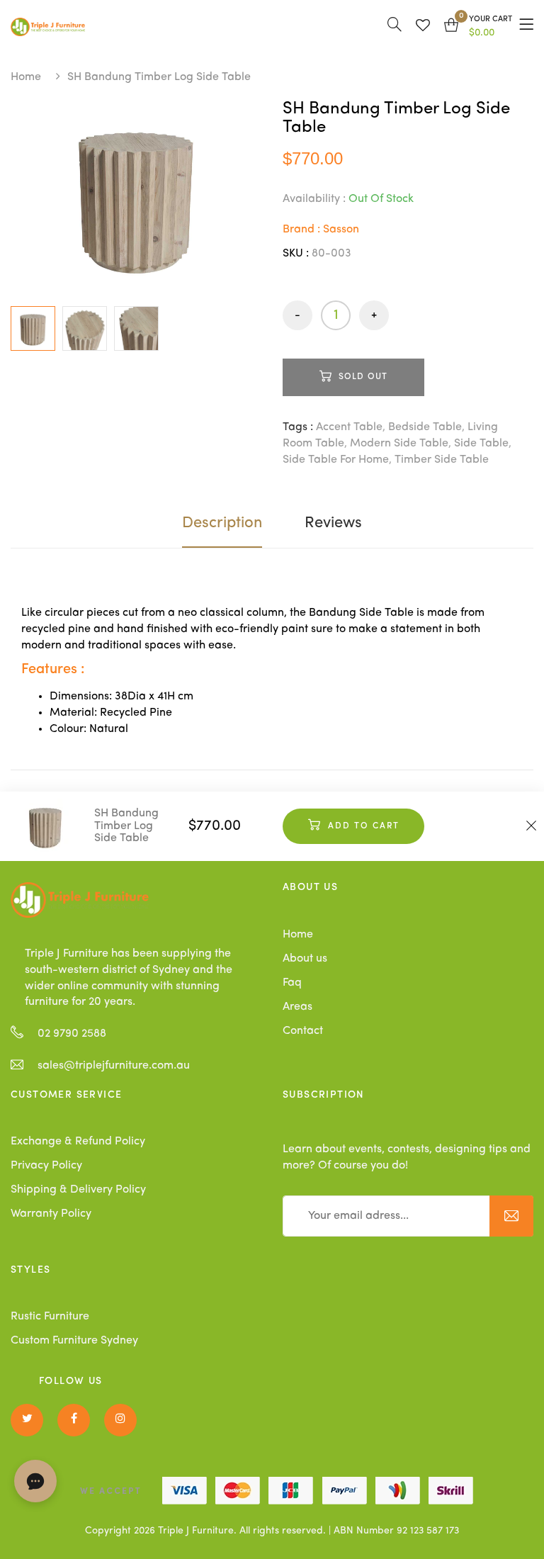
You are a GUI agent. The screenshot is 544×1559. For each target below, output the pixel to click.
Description (222, 523)
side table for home (336, 460)
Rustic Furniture (50, 1316)
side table (481, 443)
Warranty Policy (51, 1214)
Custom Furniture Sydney (74, 1340)
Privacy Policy (46, 1165)
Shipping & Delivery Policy (78, 1189)
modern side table (399, 443)
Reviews (333, 523)
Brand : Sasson (321, 229)
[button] (478, 27)
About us (305, 958)
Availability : (314, 199)
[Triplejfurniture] (80, 900)
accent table (349, 427)
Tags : (298, 427)
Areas (297, 1007)
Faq (292, 983)
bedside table (425, 427)
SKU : (296, 253)
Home (26, 77)
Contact (303, 1031)
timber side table (442, 460)
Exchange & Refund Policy (78, 1141)
